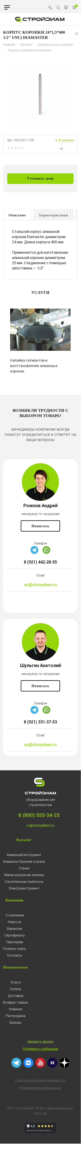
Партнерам (14, 942)
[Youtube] (40, 1067)
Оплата (15, 989)
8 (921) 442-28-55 (40, 562)
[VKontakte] (28, 1067)
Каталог (23, 840)
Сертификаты (14, 935)
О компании (14, 915)
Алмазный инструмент (24, 855)
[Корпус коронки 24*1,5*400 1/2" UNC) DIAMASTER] (40, 95)
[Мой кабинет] (66, 8)
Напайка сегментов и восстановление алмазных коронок (34, 365)
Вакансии (14, 929)
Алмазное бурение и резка (24, 862)
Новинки (15, 1009)
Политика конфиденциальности (40, 1080)
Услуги (15, 982)
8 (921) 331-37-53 (40, 722)
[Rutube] (52, 1067)
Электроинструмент (23, 888)
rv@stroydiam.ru (40, 825)
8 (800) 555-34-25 (39, 815)
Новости (14, 922)
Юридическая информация (40, 1088)
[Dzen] (64, 1067)
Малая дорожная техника (24, 875)
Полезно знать (14, 949)
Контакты (14, 955)
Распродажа (15, 1016)
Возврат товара (15, 1002)
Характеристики (53, 215)
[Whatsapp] (46, 553)
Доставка (15, 996)
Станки (24, 868)
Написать (40, 526)
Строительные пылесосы (24, 882)
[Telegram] (34, 553)
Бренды (15, 1022)
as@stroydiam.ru (40, 744)
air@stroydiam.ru (40, 584)
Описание (17, 215)
